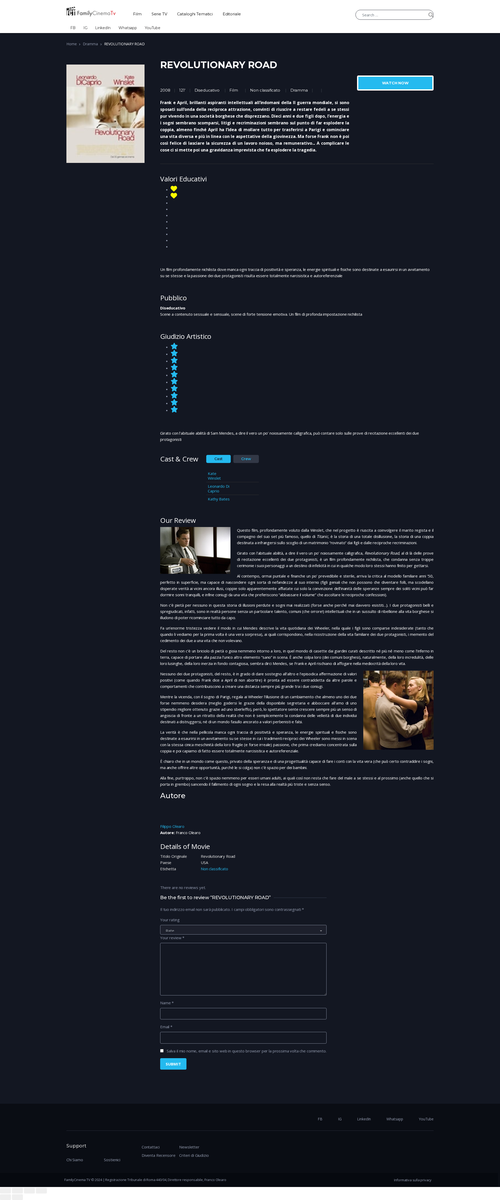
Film (137, 13)
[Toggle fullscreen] (29, 1190)
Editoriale (232, 13)
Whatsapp (127, 28)
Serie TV (159, 13)
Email (166, 1026)
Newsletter (189, 1147)
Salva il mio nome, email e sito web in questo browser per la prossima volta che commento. (247, 1050)
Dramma (90, 43)
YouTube (152, 28)
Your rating (169, 919)
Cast (218, 458)
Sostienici (112, 1159)
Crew (246, 458)
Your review (172, 937)
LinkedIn (103, 28)
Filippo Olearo (172, 826)
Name (167, 1002)
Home (71, 43)
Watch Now (395, 83)
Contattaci (151, 1147)
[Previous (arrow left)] (5, 1197)
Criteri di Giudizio (194, 1155)
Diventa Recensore (158, 1155)
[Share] (17, 1190)
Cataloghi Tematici (195, 13)
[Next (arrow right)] (17, 1197)
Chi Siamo (74, 1159)
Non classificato (265, 90)
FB (73, 28)
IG (85, 28)
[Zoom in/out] (41, 1190)
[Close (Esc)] (5, 1190)
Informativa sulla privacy (413, 1180)
